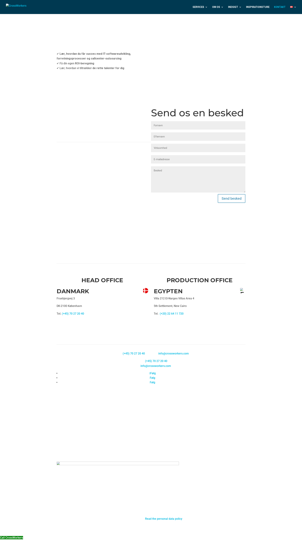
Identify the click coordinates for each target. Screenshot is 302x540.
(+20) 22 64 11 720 (172, 313)
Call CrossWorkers (11, 537)
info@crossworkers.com (173, 353)
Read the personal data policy (163, 518)
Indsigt (233, 7)
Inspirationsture (257, 7)
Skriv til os (68, 75)
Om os (216, 7)
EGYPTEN (168, 291)
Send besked (232, 198)
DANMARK (73, 291)
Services (198, 7)
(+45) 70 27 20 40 (73, 313)
